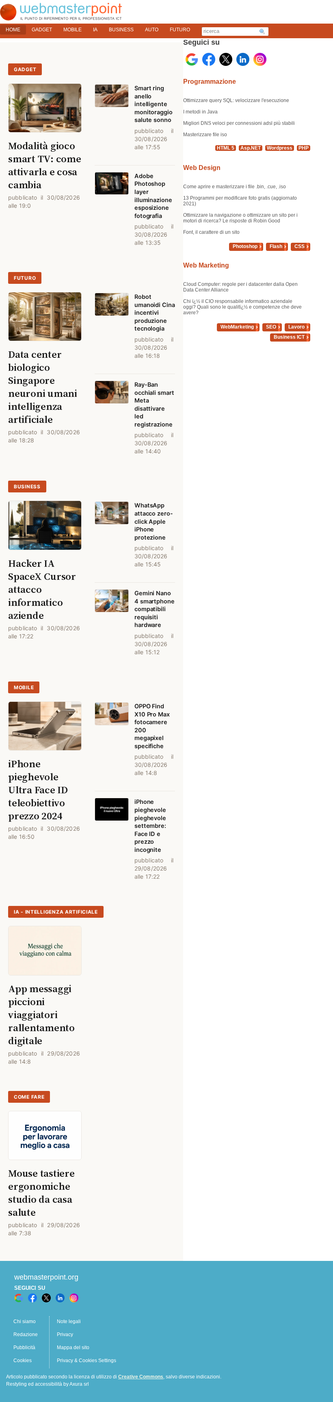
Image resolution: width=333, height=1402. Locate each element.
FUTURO (180, 30)
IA (95, 30)
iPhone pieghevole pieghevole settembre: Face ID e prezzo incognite (150, 825)
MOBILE (72, 30)
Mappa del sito (73, 1347)
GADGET (42, 30)
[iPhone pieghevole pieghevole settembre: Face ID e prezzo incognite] (112, 843)
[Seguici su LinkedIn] (242, 59)
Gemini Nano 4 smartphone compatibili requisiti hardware (154, 609)
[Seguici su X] (225, 59)
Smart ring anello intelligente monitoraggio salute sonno (153, 104)
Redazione (25, 1334)
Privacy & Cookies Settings (86, 1360)
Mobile (24, 687)
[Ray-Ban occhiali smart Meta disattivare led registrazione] (112, 422)
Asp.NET (250, 148)
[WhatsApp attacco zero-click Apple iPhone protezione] (112, 538)
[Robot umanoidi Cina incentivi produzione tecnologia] (112, 330)
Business (27, 486)
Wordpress (279, 148)
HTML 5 (225, 148)
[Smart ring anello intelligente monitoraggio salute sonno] (112, 121)
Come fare (29, 1097)
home (13, 30)
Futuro (25, 278)
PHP (303, 148)
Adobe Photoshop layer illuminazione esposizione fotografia (153, 196)
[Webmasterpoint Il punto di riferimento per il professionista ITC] (61, 16)
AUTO (151, 30)
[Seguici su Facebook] (208, 59)
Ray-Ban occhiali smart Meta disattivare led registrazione (154, 404)
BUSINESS (121, 30)
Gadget (25, 69)
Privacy (65, 1334)
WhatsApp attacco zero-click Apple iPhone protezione (153, 521)
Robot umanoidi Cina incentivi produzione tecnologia (154, 312)
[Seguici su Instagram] (259, 59)
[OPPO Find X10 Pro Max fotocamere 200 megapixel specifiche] (112, 743)
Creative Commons (140, 1377)
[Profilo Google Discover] (191, 59)
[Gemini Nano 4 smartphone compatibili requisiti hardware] (112, 626)
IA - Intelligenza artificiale (56, 912)
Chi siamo (24, 1321)
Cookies (22, 1360)
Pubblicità (24, 1347)
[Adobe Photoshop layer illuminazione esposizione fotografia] (112, 213)
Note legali (69, 1321)
